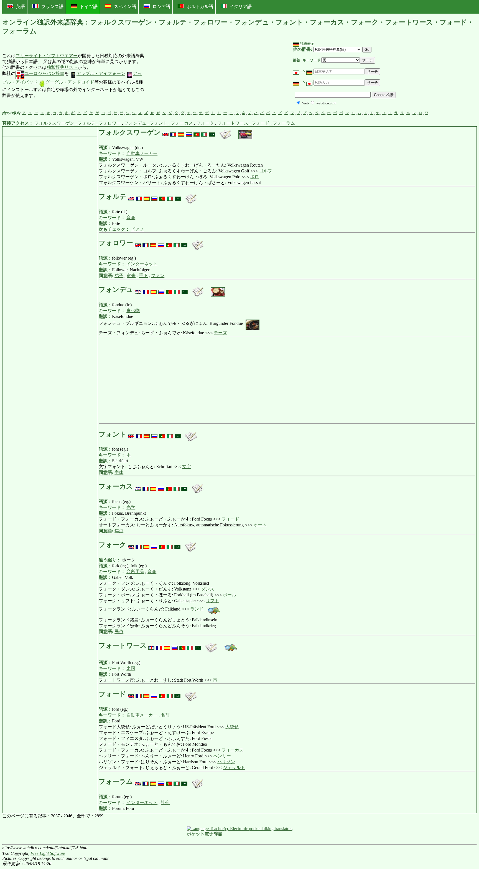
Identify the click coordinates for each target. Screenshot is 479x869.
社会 (165, 802)
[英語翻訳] (165, 132)
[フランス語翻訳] (173, 132)
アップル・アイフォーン (101, 73)
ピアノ (137, 229)
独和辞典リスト (62, 67)
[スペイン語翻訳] (181, 132)
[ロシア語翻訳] (189, 132)
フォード (260, 123)
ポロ (254, 176)
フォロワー (110, 123)
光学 (130, 507)
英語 (20, 6)
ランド (196, 609)
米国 (130, 668)
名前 (165, 715)
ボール (229, 594)
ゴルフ (265, 171)
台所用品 (135, 571)
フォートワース (232, 123)
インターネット (141, 264)
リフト (212, 600)
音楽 (130, 217)
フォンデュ (135, 123)
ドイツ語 (89, 6)
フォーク (205, 123)
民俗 (118, 631)
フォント (158, 123)
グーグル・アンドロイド (69, 82)
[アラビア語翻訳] (212, 132)
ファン (157, 275)
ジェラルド (234, 767)
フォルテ (86, 123)
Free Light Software (47, 853)
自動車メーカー (141, 153)
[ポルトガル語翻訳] (196, 132)
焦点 (118, 530)
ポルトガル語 (200, 6)
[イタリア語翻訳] (204, 132)
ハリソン (226, 761)
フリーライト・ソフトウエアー (47, 55)
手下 (143, 275)
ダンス (207, 589)
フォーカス (182, 123)
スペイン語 (125, 6)
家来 (131, 275)
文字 (186, 466)
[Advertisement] (186, 75)
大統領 (232, 726)
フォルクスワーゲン (54, 123)
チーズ (220, 332)
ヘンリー (222, 756)
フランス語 (52, 6)
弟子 (118, 275)
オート (260, 525)
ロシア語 (161, 6)
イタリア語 (241, 6)
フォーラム (284, 123)
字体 (118, 472)
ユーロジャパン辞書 (44, 73)
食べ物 (133, 310)
